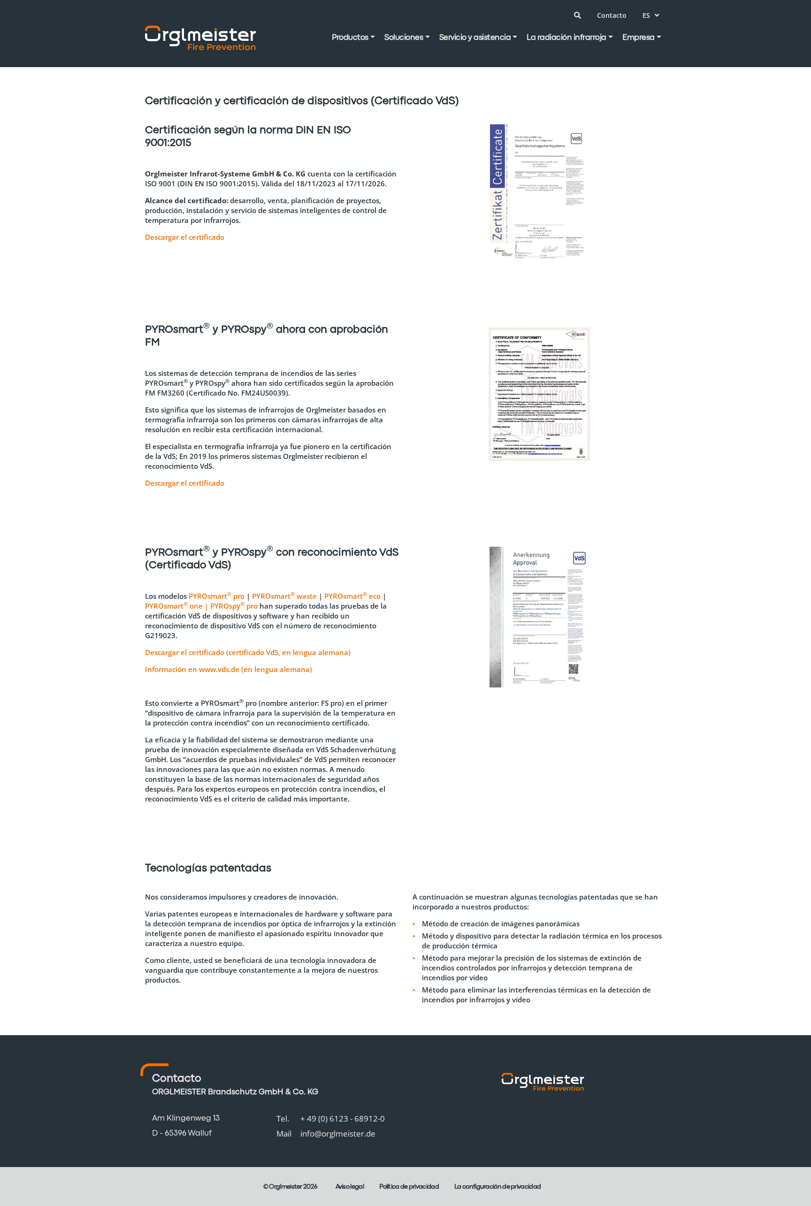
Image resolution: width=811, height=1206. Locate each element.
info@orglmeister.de (337, 1133)
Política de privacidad (409, 1187)
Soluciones (403, 37)
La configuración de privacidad (497, 1187)
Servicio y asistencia (475, 37)
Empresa (638, 37)
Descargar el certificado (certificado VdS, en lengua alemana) (248, 652)
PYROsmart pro (217, 596)
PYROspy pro (234, 606)
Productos (350, 37)
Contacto (612, 15)
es (646, 15)
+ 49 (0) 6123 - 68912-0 (342, 1118)
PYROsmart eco (352, 596)
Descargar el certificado (184, 237)
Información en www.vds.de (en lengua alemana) (228, 669)
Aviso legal (350, 1187)
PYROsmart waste (284, 596)
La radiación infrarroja (566, 37)
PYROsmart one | (177, 606)
